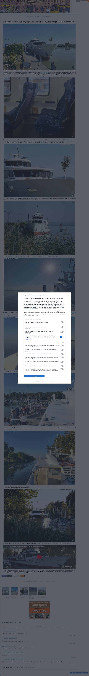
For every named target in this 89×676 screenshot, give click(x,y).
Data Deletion (37, 381)
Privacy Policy (52, 381)
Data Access (44, 381)
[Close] (68, 295)
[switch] (62, 322)
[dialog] (44, 338)
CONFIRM (34, 376)
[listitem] (44, 319)
